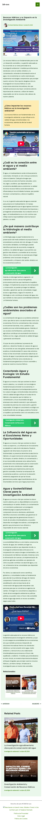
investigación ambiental (11, 751)
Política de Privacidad (21, 813)
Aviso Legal (21, 816)
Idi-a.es (5, 4)
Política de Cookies (21, 819)
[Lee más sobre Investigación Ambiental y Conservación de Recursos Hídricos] (21, 769)
